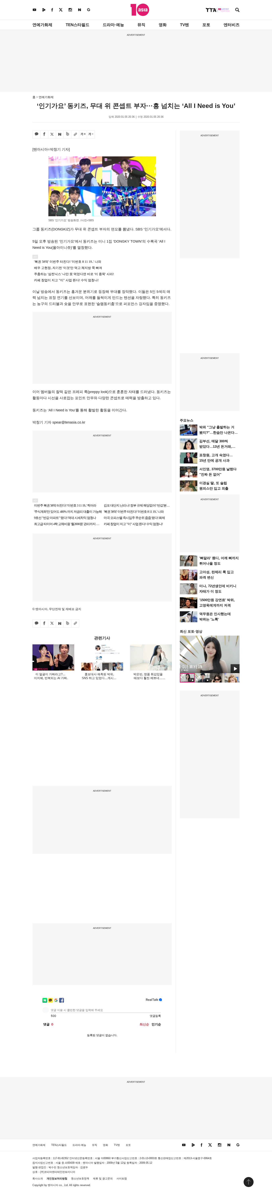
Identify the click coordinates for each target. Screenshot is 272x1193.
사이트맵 (121, 1178)
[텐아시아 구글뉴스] (88, 9)
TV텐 (184, 25)
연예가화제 (42, 25)
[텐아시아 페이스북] (52, 9)
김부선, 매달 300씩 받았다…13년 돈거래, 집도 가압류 (215, 446)
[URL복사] (75, 134)
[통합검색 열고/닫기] (237, 10)
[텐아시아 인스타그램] (70, 9)
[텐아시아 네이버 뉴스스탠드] (79, 9)
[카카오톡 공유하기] (36, 134)
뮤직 (141, 25)
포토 (206, 25)
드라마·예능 (113, 25)
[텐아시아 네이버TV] (43, 9)
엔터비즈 (232, 25)
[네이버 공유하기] (60, 134)
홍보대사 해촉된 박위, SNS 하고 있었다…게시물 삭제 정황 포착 (99, 678)
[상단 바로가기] (248, 1182)
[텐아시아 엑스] (61, 9)
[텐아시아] (140, 10)
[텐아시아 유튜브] (34, 9)
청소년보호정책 (80, 1178)
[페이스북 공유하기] (44, 134)
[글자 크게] (83, 134)
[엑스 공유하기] (52, 134)
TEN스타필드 (77, 25)
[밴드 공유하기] (67, 134)
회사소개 (37, 1178)
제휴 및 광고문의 (103, 1178)
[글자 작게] (91, 134)
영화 (163, 25)
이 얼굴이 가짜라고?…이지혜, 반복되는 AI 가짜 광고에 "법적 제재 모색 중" (50, 678)
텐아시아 (53, 1185)
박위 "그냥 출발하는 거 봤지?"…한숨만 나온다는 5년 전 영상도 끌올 (218, 432)
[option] (210, 654)
